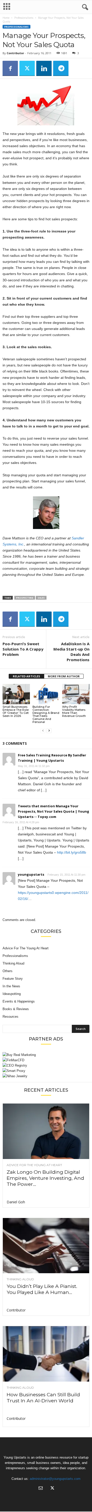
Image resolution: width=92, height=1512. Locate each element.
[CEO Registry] (46, 1065)
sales (41, 597)
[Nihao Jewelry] (46, 1076)
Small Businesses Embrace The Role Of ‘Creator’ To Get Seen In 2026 (16, 711)
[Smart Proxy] (46, 1070)
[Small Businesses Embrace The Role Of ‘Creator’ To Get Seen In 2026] (16, 694)
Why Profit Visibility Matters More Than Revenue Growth (74, 711)
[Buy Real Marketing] (46, 1054)
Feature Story (13, 978)
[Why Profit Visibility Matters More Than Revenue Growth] (75, 694)
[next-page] (49, 730)
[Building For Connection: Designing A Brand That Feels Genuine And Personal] (46, 694)
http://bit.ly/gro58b (71, 852)
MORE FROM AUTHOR (64, 676)
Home (6, 17)
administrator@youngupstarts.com (55, 1479)
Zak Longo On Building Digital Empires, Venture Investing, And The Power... (45, 1178)
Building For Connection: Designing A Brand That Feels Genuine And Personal (45, 714)
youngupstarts (31, 874)
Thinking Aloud (13, 963)
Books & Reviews (16, 1009)
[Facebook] (10, 68)
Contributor (15, 53)
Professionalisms (23, 17)
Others (8, 971)
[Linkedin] (44, 68)
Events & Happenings (19, 1001)
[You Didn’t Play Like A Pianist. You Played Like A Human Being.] (46, 1245)
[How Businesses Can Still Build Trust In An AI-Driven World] (46, 1354)
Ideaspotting (12, 994)
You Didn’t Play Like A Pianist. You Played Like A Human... (42, 1289)
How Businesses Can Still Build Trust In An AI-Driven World (43, 1398)
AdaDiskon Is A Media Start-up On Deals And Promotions (71, 651)
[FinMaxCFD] (46, 1060)
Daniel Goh (16, 1202)
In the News (11, 986)
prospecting (24, 597)
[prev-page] (42, 730)
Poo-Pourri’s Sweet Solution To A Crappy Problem (23, 649)
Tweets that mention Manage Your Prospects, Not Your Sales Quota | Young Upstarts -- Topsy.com (53, 811)
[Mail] (41, 1488)
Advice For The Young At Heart (26, 948)
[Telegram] (60, 68)
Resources (10, 1016)
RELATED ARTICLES (26, 676)
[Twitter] (27, 68)
